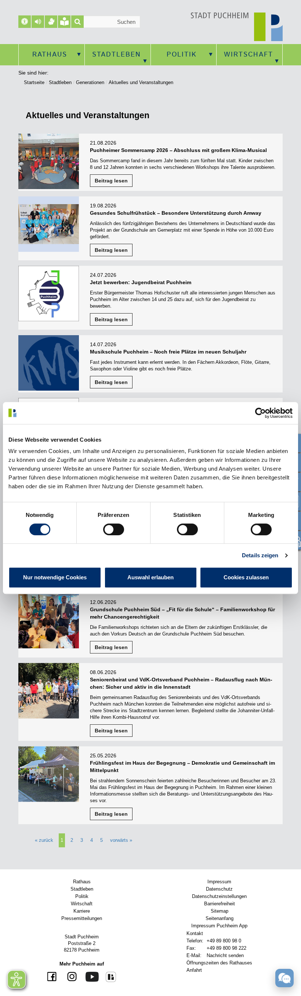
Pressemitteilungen (81, 918)
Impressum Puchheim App (219, 925)
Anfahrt (194, 970)
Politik (182, 54)
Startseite (34, 82)
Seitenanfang (219, 918)
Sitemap (219, 911)
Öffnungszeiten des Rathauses (219, 963)
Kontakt (194, 933)
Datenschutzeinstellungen (219, 896)
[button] (38, 21)
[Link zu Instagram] (69, 977)
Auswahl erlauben (150, 577)
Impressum (219, 881)
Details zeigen (260, 555)
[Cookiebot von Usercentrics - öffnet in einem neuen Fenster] (260, 413)
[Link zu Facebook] (52, 977)
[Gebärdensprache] (51, 21)
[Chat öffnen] (284, 979)
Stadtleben (116, 54)
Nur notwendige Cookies (55, 577)
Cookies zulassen (246, 577)
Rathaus (49, 54)
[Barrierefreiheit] (24, 21)
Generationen (90, 82)
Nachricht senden (225, 955)
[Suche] (77, 21)
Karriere (81, 911)
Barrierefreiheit (219, 903)
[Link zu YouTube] (89, 976)
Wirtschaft (248, 54)
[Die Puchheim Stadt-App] (108, 976)
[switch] (113, 529)
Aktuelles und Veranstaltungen (141, 82)
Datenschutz (219, 889)
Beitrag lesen (111, 181)
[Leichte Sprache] (64, 21)
